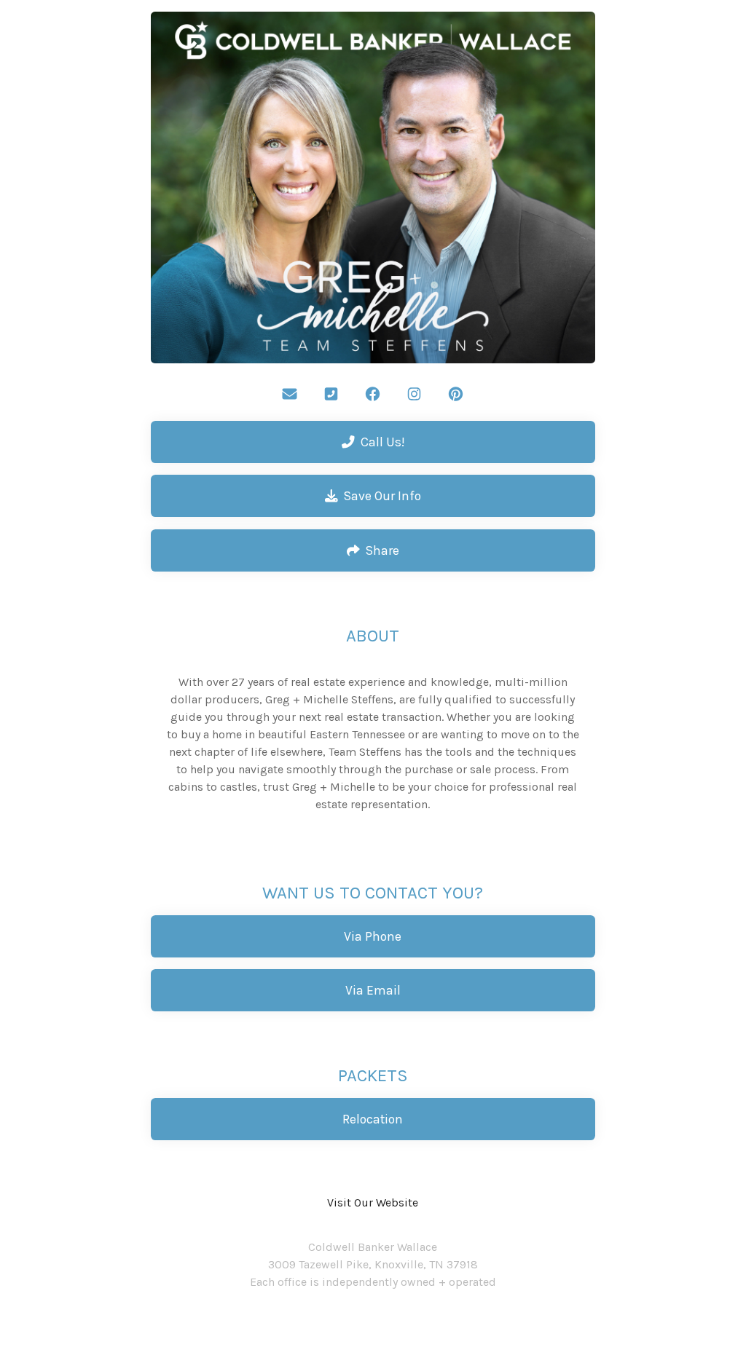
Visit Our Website (372, 1202)
